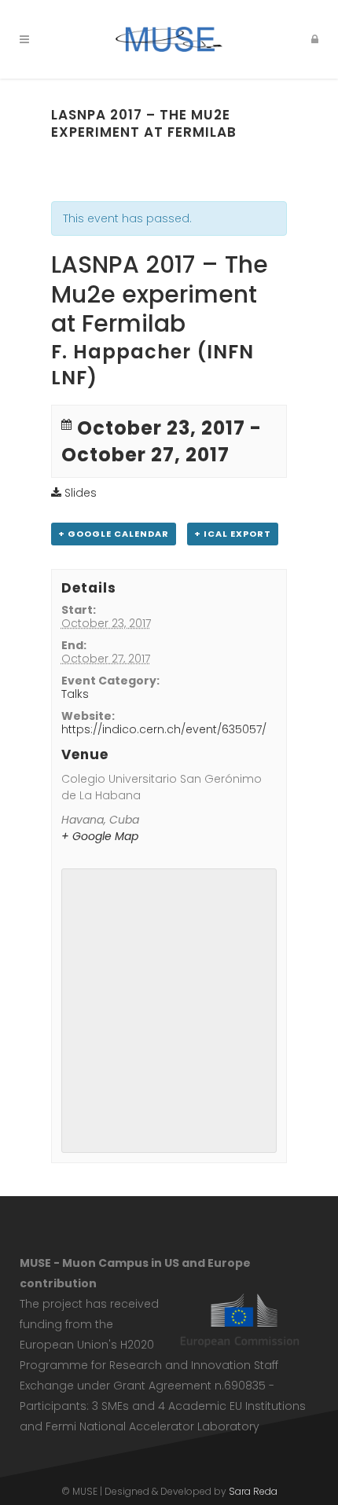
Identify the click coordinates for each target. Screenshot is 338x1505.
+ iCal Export (232, 533)
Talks (75, 694)
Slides (79, 493)
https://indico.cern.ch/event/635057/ (163, 729)
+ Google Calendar (113, 533)
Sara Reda (253, 1491)
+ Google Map (99, 836)
